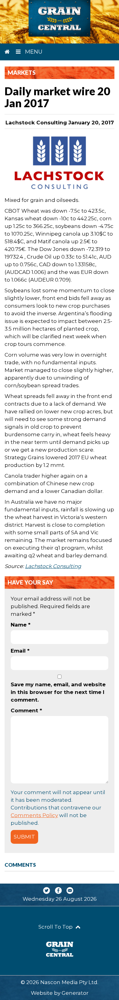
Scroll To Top (56, 927)
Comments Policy (34, 815)
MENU (32, 51)
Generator (75, 993)
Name (21, 625)
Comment (26, 710)
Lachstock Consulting (53, 566)
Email (20, 651)
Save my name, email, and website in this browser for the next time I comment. (58, 692)
